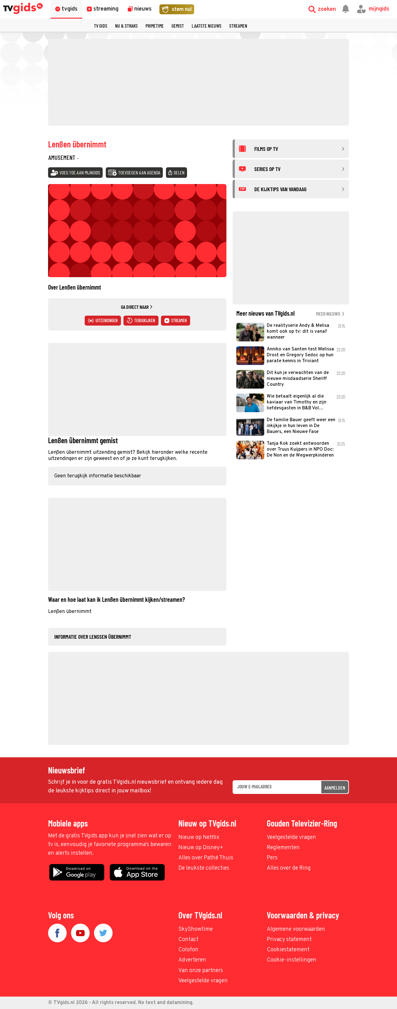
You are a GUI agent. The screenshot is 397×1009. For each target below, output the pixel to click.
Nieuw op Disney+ (200, 847)
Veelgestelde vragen (291, 837)
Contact (188, 939)
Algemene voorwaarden (296, 929)
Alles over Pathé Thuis (205, 858)
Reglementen (283, 847)
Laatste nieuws (206, 26)
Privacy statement (289, 939)
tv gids (100, 26)
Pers (272, 858)
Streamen (238, 26)
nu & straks (126, 26)
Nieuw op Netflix (198, 837)
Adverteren (192, 960)
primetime (154, 26)
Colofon (188, 949)
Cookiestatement (288, 949)
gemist (178, 26)
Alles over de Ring (289, 868)
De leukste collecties (203, 868)
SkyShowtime (195, 929)
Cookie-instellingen (291, 960)
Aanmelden (334, 788)
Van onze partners (200, 970)
